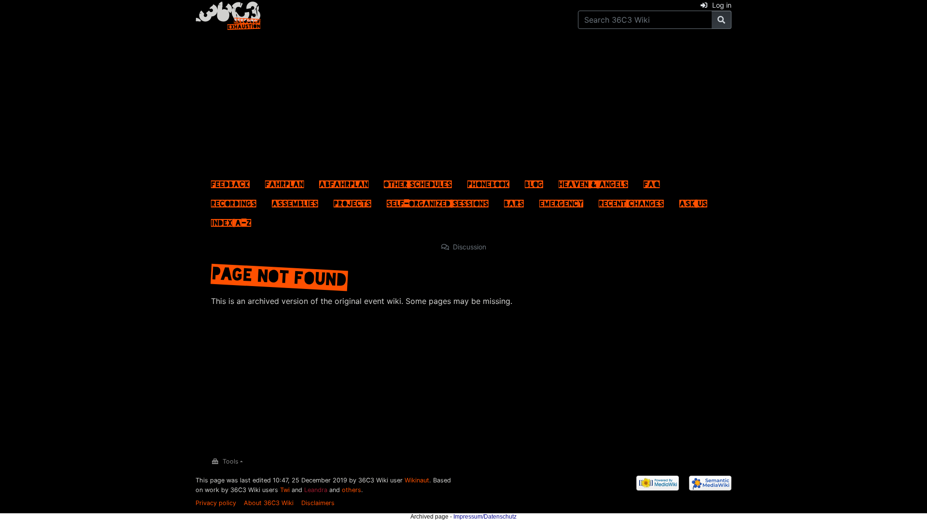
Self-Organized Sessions (438, 201)
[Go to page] (721, 20)
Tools (231, 461)
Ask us (693, 201)
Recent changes (631, 201)
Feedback (230, 182)
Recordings (233, 201)
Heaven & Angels (593, 182)
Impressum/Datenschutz (485, 516)
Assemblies (295, 201)
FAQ (652, 182)
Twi (285, 490)
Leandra (315, 490)
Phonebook (488, 182)
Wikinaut (417, 480)
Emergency (561, 201)
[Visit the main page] (228, 14)
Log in (721, 5)
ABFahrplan (343, 182)
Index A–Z (231, 220)
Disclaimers (318, 503)
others (351, 490)
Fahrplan (284, 182)
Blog (534, 182)
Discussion (469, 247)
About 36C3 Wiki (269, 503)
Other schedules (418, 182)
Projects (352, 201)
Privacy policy (216, 503)
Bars (514, 201)
